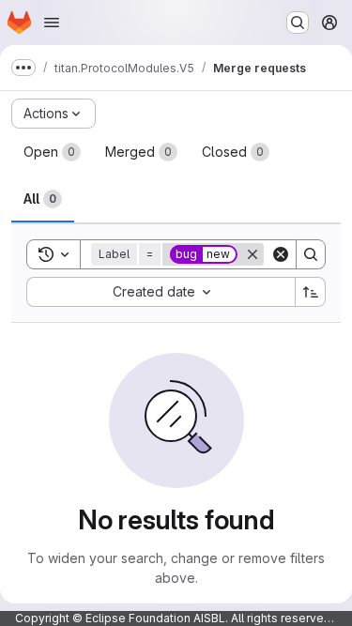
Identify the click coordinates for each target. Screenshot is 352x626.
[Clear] (280, 254)
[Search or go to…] (297, 22)
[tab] (52, 152)
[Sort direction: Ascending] (311, 292)
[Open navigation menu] (52, 23)
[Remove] (252, 254)
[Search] (311, 254)
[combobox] (160, 292)
